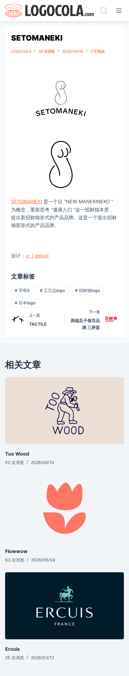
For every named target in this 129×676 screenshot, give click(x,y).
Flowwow (16, 551)
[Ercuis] (64, 605)
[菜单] (120, 10)
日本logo (25, 302)
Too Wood (17, 454)
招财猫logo (87, 290)
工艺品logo (52, 290)
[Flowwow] (64, 508)
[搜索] (103, 10)
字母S (22, 290)
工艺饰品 (97, 51)
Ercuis (12, 649)
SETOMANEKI (26, 201)
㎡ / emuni (37, 256)
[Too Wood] (64, 410)
